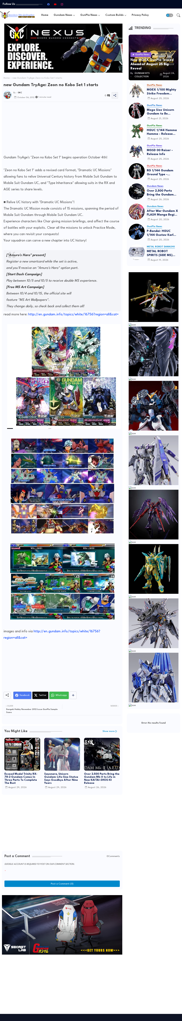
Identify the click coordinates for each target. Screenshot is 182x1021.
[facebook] (48, 4)
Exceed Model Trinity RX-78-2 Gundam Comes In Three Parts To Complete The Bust (20, 778)
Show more (109, 731)
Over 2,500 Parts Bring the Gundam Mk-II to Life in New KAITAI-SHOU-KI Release (101, 778)
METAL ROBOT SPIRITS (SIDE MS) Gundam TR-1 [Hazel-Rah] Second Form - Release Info (162, 253)
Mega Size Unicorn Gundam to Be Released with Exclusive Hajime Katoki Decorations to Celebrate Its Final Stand (162, 112)
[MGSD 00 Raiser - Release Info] (137, 151)
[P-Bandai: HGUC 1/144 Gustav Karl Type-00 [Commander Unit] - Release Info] (137, 232)
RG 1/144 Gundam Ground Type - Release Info (160, 172)
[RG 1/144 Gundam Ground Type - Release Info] (137, 171)
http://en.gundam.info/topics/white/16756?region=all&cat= (73, 314)
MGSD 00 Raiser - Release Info (160, 152)
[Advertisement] (62, 129)
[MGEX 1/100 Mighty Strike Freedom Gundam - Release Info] (137, 90)
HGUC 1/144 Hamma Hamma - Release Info (162, 132)
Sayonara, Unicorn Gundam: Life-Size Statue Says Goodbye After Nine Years (61, 778)
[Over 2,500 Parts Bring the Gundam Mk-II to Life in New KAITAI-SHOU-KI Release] (137, 191)
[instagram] (62, 4)
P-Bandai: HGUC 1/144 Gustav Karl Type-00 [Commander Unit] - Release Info (161, 233)
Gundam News (63, 15)
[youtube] (55, 4)
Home (44, 15)
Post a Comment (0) (62, 883)
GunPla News (88, 15)
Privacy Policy (140, 15)
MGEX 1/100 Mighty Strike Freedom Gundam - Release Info (161, 92)
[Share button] (73, 695)
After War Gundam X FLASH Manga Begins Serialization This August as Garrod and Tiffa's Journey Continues (162, 213)
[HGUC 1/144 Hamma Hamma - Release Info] (137, 131)
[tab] (45, 15)
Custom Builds (114, 15)
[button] (169, 15)
